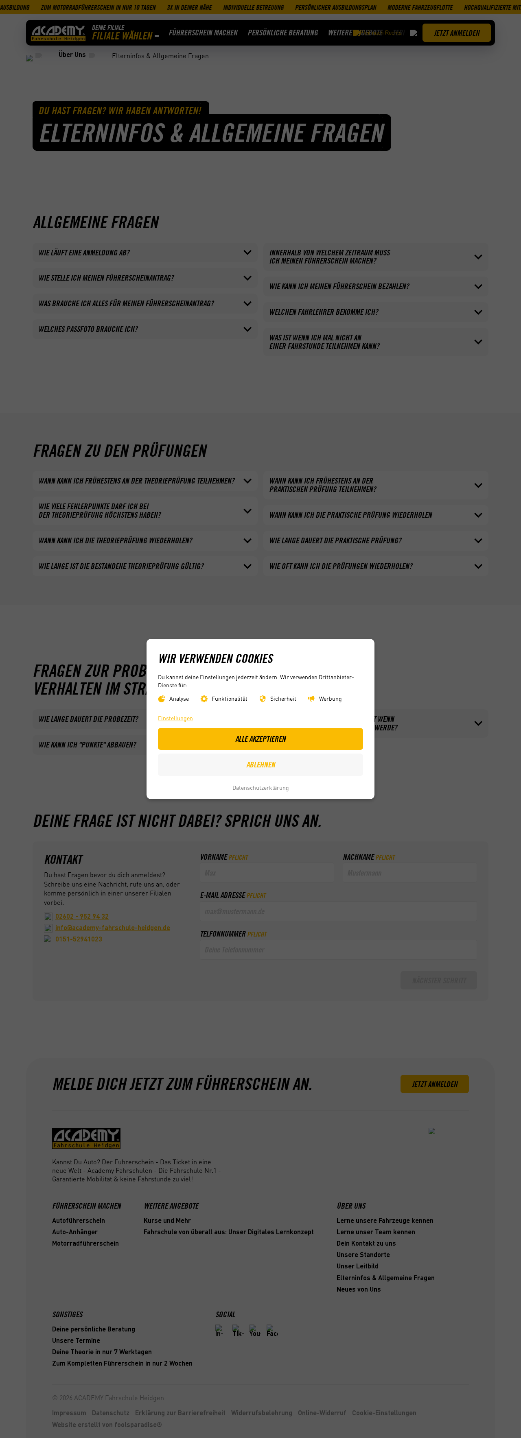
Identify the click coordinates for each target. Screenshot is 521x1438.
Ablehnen (260, 764)
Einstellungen (175, 717)
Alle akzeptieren (260, 739)
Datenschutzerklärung (260, 787)
